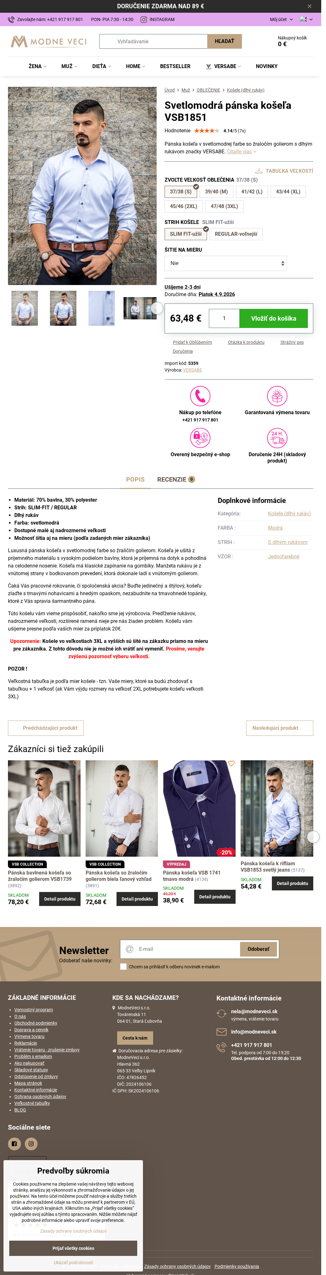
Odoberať (258, 949)
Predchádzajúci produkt (50, 728)
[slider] (207, 130)
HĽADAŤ (224, 41)
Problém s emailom (33, 1056)
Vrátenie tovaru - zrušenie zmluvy (47, 1049)
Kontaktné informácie (35, 1089)
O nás (20, 1016)
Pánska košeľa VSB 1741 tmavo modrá (192, 876)
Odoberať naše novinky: (85, 961)
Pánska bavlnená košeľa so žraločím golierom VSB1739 (40, 876)
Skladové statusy (31, 1069)
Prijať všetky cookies (73, 1248)
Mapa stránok (28, 1083)
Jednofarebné (283, 557)
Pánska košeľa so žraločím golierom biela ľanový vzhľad (119, 876)
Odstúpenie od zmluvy (36, 1076)
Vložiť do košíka (273, 318)
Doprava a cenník (31, 1029)
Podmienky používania (237, 1266)
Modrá (275, 528)
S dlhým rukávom (288, 542)
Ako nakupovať (29, 1063)
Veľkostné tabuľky (32, 1103)
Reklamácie (25, 1043)
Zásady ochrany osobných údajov (177, 1266)
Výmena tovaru (29, 1036)
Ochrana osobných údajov (40, 1096)
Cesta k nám (135, 1038)
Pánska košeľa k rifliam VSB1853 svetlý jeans (268, 866)
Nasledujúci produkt (275, 728)
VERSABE (192, 370)
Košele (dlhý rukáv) (289, 514)
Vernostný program (33, 1009)
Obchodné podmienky (35, 1023)
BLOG (20, 1109)
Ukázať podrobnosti (73, 1262)
